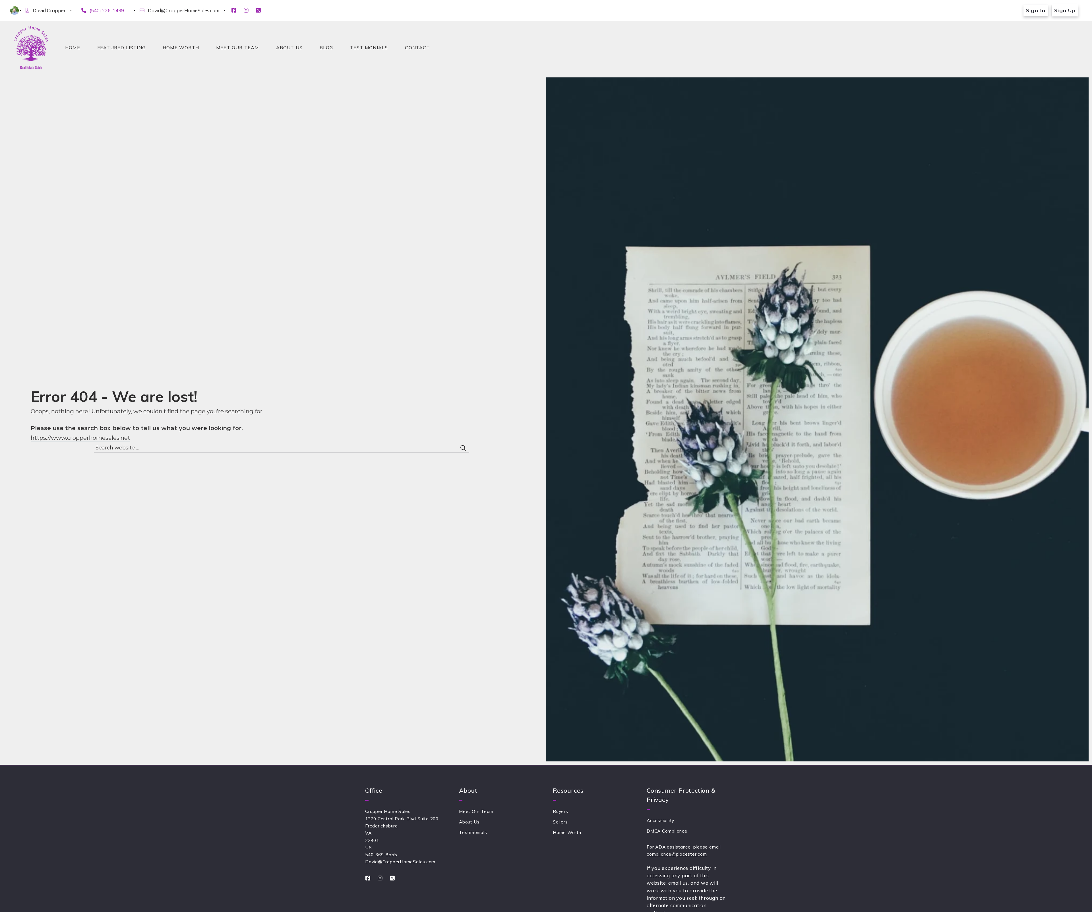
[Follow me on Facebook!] (234, 10)
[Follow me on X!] (258, 10)
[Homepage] (31, 47)
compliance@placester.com (677, 854)
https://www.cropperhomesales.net (80, 437)
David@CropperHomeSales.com (183, 10)
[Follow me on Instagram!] (246, 10)
